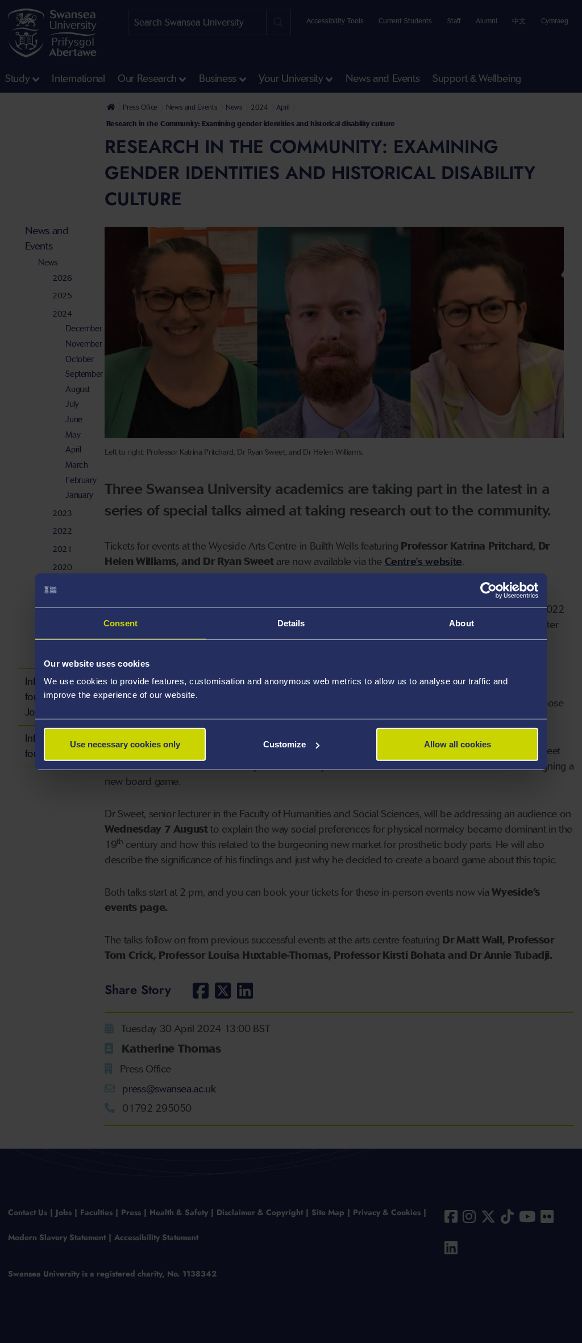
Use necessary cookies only (125, 744)
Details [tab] (291, 622)
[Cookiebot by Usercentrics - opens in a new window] (488, 589)
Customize (284, 744)
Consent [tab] (120, 622)
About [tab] (461, 622)
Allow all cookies (457, 744)
